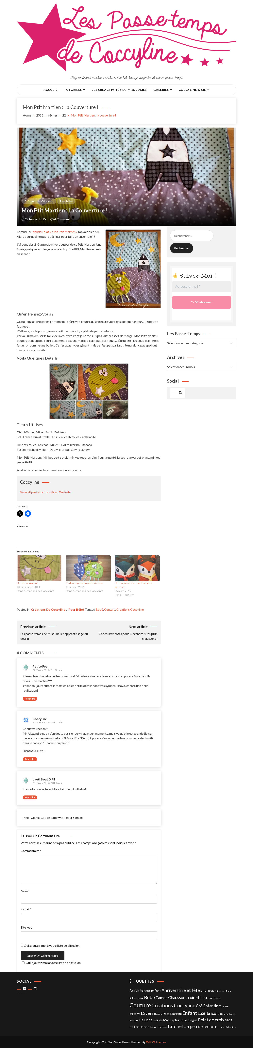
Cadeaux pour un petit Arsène (84, 583)
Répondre (30, 698)
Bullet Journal (136, 998)
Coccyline (40, 719)
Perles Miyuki (163, 1020)
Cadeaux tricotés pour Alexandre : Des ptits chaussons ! (128, 632)
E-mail (26, 909)
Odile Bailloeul (227, 1014)
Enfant (189, 1013)
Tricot (153, 1027)
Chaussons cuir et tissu (188, 997)
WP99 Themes (156, 1042)
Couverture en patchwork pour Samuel (57, 817)
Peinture (134, 1020)
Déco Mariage (172, 1013)
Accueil (50, 89)
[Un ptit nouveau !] (39, 568)
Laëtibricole (209, 1013)
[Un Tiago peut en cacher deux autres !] (137, 568)
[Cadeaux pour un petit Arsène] (88, 568)
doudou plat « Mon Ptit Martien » (55, 232)
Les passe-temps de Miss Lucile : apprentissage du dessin (54, 632)
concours (214, 998)
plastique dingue (185, 1020)
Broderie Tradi (223, 991)
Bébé (99, 609)
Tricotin (162, 1027)
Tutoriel (175, 1026)
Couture (109, 609)
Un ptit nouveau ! (27, 583)
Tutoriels (73, 89)
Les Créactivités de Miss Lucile (119, 89)
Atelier (204, 991)
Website (65, 492)
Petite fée (40, 666)
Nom (25, 891)
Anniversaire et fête (180, 990)
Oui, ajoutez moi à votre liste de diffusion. (53, 962)
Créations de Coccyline (39, 201)
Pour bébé (66, 201)
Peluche (146, 1020)
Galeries (161, 89)
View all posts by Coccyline (38, 492)
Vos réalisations (228, 1027)
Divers (147, 1013)
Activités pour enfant (145, 991)
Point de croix (211, 1019)
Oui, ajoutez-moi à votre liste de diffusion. (51, 945)
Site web (26, 927)
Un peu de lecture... (201, 1026)
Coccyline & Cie (192, 89)
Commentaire (31, 851)
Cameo (162, 997)
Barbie (212, 991)
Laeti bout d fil (44, 779)
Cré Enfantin (207, 1005)
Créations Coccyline (130, 609)
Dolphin (158, 1014)
